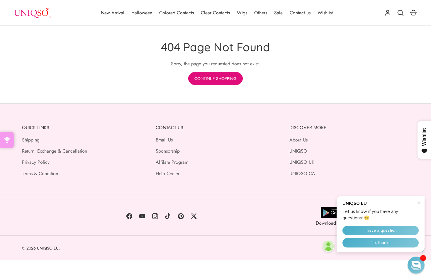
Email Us (164, 139)
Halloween (141, 12)
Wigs (242, 12)
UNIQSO (298, 151)
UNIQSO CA (302, 173)
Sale (278, 12)
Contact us (300, 12)
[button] (416, 265)
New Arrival (112, 12)
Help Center (167, 173)
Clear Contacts (215, 12)
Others (260, 12)
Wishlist (325, 12)
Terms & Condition (40, 173)
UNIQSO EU (48, 248)
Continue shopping (215, 78)
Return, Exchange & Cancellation (54, 151)
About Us (298, 139)
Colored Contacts (176, 12)
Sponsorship (168, 151)
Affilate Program (172, 162)
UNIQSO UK (301, 162)
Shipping (31, 139)
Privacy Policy (36, 162)
